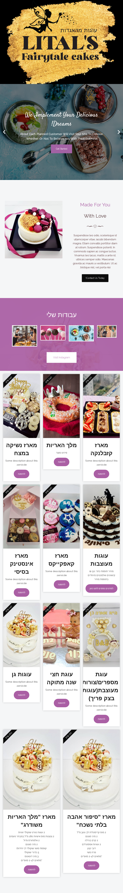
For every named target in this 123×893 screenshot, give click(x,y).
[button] (118, 132)
